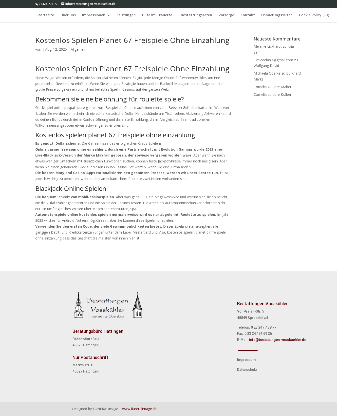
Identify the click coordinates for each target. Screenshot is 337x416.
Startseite (45, 15)
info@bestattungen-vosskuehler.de (277, 340)
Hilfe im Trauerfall (158, 15)
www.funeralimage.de (139, 408)
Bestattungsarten (196, 15)
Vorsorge (226, 15)
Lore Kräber (281, 86)
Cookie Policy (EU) (314, 15)
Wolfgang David (266, 65)
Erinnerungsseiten (277, 15)
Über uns (68, 15)
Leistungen (126, 15)
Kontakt (248, 15)
